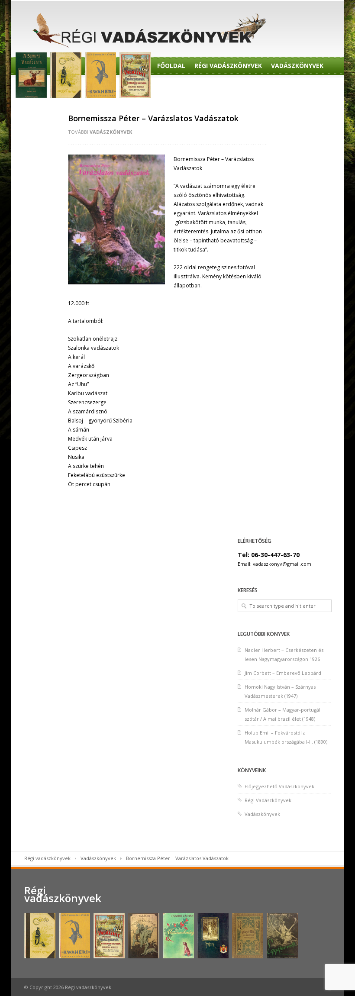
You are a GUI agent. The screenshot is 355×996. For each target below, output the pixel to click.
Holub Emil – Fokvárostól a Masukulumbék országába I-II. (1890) (286, 737)
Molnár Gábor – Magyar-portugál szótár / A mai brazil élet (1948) (282, 714)
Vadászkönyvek (297, 65)
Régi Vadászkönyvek (228, 65)
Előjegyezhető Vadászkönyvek (279, 786)
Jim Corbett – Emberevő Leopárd (283, 673)
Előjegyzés (214, 88)
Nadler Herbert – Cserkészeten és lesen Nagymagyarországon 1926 (284, 654)
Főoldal (171, 65)
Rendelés (172, 88)
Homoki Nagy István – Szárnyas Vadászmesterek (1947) (280, 691)
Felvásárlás (42, 110)
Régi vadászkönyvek (47, 858)
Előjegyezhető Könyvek (281, 88)
